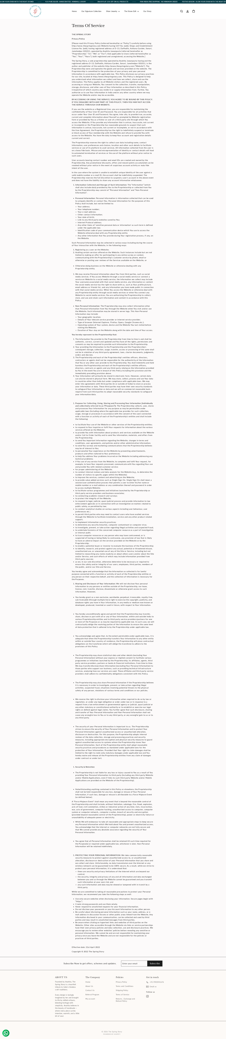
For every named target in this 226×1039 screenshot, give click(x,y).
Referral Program (92, 995)
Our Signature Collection (91, 11)
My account (90, 999)
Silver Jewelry (112, 11)
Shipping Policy (122, 990)
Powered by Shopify (111, 1034)
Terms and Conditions (124, 986)
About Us (89, 986)
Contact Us (90, 990)
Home (74, 11)
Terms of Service (122, 995)
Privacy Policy (121, 982)
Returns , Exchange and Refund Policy (125, 1000)
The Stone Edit (130, 11)
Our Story (147, 11)
